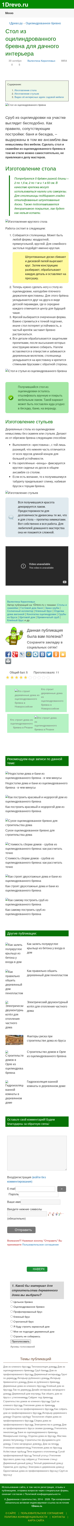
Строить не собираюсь (26, 1336)
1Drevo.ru (15, 4)
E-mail (11, 1188)
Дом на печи (49, 1443)
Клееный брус (43, 611)
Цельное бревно (23, 1302)
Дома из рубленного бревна (42, 1382)
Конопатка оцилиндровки (41, 614)
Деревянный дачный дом (16, 1463)
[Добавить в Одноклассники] (56, 654)
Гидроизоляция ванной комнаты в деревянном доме (46, 1083)
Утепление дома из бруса (45, 1447)
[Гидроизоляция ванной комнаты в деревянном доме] (14, 1092)
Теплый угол (39, 1455)
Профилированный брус (27, 1311)
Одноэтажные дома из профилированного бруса (29, 1470)
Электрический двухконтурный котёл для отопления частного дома (47, 1006)
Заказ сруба (52, 608)
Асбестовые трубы (13, 1451)
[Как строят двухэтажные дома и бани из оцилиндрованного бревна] (37, 878)
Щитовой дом (27, 617)
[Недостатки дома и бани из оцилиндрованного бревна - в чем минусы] (37, 775)
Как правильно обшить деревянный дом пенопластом (47, 973)
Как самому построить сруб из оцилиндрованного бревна (25, 912)
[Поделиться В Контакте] (42, 654)
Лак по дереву (20, 1389)
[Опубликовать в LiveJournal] (22, 654)
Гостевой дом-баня (31, 608)
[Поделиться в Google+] (15, 654)
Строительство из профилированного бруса (27, 1409)
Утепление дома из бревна (37, 1405)
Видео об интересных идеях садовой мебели (39, 97)
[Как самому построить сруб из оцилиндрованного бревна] (37, 902)
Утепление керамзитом (15, 1447)
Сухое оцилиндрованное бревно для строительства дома (30, 832)
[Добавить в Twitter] (49, 654)
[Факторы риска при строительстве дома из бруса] (14, 1040)
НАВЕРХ (39, 1269)
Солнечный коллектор (20, 611)
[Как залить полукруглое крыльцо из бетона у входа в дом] (14, 953)
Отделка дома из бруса (41, 1436)
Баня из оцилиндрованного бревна (36, 1432)
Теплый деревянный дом (47, 1463)
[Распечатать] (8, 661)
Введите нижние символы (24, 1209)
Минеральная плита (14, 1436)
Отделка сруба (20, 1416)
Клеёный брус (15, 620)
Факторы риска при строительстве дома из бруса (46, 1038)
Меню (9, 13)
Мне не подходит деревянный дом (33, 1331)
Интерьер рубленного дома (32, 1378)
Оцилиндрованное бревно (43, 23)
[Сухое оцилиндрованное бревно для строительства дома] (37, 823)
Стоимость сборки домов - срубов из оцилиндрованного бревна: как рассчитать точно (33, 862)
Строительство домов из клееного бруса (25, 1401)
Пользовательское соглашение (40, 1244)
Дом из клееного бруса (15, 1366)
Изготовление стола (25, 90)
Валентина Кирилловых (41, 60)
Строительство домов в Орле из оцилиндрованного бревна (46, 1054)
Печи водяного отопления (41, 1451)
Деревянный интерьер (46, 1374)
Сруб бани (40, 1370)
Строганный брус (23, 1321)
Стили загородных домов (26, 1443)
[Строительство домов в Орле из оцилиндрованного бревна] (14, 1063)
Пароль (14, 1194)
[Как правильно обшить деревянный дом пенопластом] (14, 982)
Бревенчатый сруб (48, 617)
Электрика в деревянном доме (45, 1466)
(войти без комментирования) (26, 1179)
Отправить (23, 1230)
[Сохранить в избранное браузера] (63, 654)
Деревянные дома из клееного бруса (23, 1386)
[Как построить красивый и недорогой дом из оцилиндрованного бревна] (37, 799)
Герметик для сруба (14, 1466)
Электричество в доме (46, 1424)
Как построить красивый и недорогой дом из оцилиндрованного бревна (34, 809)
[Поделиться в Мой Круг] (35, 654)
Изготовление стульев (27, 93)
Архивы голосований (22, 1346)
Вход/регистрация (26, 1179)
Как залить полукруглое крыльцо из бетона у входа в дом (46, 948)
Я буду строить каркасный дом (31, 1326)
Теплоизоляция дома (42, 1366)
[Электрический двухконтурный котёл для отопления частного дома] (14, 1015)
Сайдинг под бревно (39, 1397)
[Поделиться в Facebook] (8, 654)
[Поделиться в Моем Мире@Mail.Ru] (29, 654)
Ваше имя (14, 1202)
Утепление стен (46, 1459)
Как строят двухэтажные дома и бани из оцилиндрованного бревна (32, 888)
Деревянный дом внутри (25, 1393)
